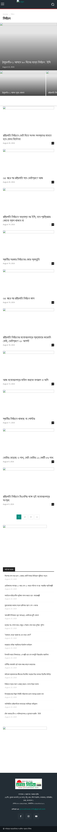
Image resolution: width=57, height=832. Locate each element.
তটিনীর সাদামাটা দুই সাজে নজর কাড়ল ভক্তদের (20, 664)
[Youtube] (36, 816)
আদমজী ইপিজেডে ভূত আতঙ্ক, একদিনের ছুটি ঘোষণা (22, 615)
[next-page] (36, 517)
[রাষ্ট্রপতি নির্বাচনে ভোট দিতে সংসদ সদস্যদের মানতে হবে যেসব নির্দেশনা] (28, 119)
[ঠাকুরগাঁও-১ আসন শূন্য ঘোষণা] (23, 88)
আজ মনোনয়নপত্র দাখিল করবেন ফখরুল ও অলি (25, 380)
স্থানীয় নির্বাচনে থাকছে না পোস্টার (19, 418)
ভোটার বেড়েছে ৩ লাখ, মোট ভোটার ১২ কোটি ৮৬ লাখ (28, 457)
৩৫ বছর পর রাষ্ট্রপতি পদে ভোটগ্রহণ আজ (23, 178)
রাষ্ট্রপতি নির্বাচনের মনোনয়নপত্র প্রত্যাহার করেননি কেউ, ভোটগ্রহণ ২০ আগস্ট (27, 339)
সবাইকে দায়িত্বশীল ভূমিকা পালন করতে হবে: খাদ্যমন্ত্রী (22, 595)
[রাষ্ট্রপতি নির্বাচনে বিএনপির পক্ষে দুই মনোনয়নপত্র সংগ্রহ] (28, 480)
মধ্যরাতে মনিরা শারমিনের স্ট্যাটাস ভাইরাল (18, 645)
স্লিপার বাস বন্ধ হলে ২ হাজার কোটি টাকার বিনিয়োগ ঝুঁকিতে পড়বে (26, 576)
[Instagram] (28, 816)
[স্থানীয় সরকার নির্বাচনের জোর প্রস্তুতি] (28, 243)
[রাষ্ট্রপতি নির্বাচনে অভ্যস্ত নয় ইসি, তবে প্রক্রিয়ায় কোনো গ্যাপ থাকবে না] (28, 200)
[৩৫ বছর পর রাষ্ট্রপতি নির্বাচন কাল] (28, 282)
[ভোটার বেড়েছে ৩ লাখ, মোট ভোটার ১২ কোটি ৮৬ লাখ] (28, 441)
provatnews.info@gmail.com (32, 809)
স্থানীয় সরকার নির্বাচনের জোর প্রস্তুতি (21, 259)
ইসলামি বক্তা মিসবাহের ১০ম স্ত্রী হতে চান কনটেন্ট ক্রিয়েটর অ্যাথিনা (27, 654)
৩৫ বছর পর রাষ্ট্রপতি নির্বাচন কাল (18, 298)
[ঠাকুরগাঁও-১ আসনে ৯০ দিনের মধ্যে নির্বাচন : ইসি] (28, 46)
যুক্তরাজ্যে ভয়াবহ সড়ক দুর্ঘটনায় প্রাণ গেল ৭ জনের (21, 605)
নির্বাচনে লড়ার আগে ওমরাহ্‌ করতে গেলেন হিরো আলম (22, 684)
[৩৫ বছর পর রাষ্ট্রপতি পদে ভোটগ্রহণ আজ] (28, 161)
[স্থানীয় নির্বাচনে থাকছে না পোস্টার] (28, 402)
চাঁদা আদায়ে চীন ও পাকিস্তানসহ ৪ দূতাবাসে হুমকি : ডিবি (23, 713)
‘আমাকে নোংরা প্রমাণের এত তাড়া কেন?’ (18, 635)
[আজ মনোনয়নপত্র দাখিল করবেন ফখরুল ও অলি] (28, 363)
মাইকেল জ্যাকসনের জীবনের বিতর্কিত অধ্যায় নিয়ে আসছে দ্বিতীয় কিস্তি (28, 674)
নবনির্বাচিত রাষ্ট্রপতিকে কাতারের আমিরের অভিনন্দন (21, 704)
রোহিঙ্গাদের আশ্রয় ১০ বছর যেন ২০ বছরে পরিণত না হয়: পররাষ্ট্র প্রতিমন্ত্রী (29, 585)
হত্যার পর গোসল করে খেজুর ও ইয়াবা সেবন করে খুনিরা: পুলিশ (24, 625)
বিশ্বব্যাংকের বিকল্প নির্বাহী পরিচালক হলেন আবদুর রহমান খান (24, 694)
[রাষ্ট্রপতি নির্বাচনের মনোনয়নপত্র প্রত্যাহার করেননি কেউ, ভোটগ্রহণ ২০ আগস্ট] (28, 321)
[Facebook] (21, 816)
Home (5, 14)
